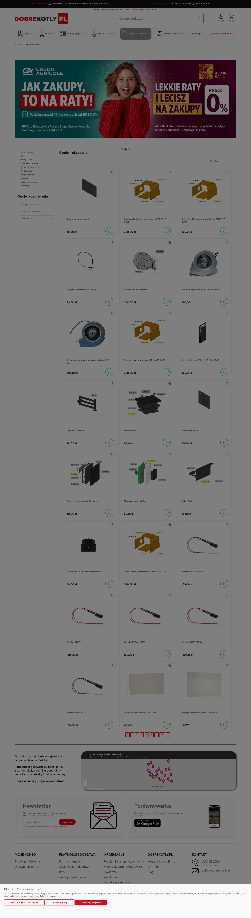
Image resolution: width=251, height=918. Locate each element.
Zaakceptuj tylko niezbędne (24, 902)
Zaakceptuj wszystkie (91, 902)
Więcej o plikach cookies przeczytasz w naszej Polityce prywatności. (30, 896)
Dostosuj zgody (59, 902)
